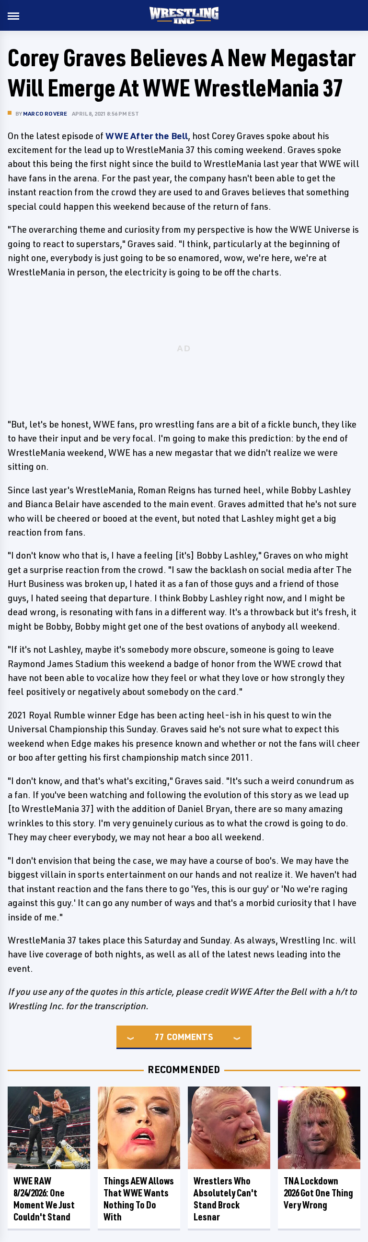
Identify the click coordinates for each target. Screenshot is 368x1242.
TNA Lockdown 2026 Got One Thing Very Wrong (318, 1193)
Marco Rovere (45, 113)
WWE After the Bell (146, 136)
